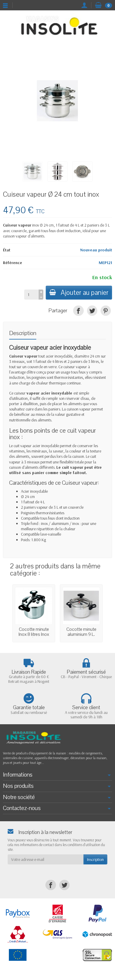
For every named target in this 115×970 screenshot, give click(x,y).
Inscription (95, 859)
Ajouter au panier (85, 292)
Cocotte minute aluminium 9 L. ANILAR (81, 634)
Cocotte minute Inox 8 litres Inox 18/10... (34, 634)
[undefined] (57, 101)
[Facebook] (78, 310)
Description (22, 333)
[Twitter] (92, 310)
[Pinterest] (106, 310)
